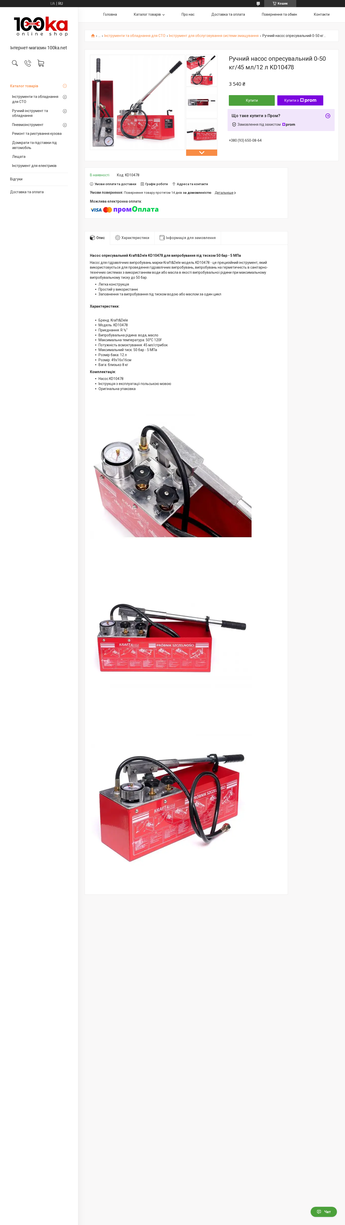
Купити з (291, 100)
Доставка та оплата (27, 192)
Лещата (19, 157)
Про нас (188, 14)
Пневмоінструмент (27, 125)
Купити (252, 100)
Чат (327, 1212)
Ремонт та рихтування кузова (37, 134)
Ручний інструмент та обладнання (30, 113)
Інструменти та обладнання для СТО (35, 99)
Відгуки (16, 179)
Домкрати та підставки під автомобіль (34, 145)
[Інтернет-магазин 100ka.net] (39, 26)
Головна (110, 14)
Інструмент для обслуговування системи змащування (214, 36)
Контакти (322, 14)
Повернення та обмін (279, 14)
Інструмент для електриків (34, 166)
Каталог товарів (24, 86)
